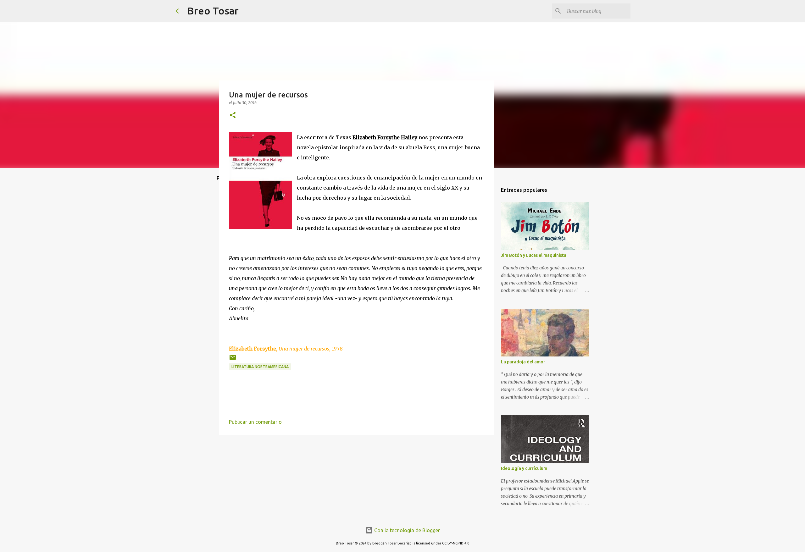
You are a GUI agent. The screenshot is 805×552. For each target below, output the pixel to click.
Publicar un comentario (255, 422)
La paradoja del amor (523, 361)
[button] (232, 115)
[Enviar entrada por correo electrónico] (232, 360)
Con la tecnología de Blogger (406, 530)
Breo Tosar (213, 10)
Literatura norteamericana (260, 367)
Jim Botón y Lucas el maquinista (533, 255)
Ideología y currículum (524, 468)
